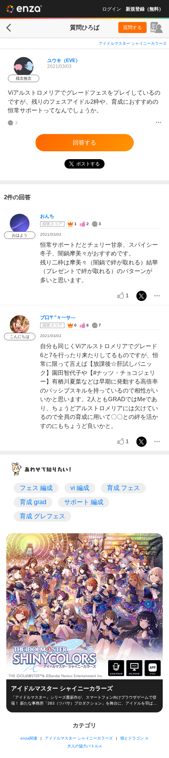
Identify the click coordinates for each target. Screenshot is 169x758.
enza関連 (28, 738)
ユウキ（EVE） (63, 60)
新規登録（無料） (144, 9)
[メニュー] (158, 123)
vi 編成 (79, 488)
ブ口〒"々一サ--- (57, 317)
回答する (84, 142)
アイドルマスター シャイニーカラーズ (133, 43)
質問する (132, 27)
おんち (47, 216)
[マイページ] (157, 27)
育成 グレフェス (42, 516)
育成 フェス (123, 488)
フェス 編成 (36, 488)
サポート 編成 (83, 502)
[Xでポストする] (141, 296)
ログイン (111, 9)
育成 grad (33, 502)
